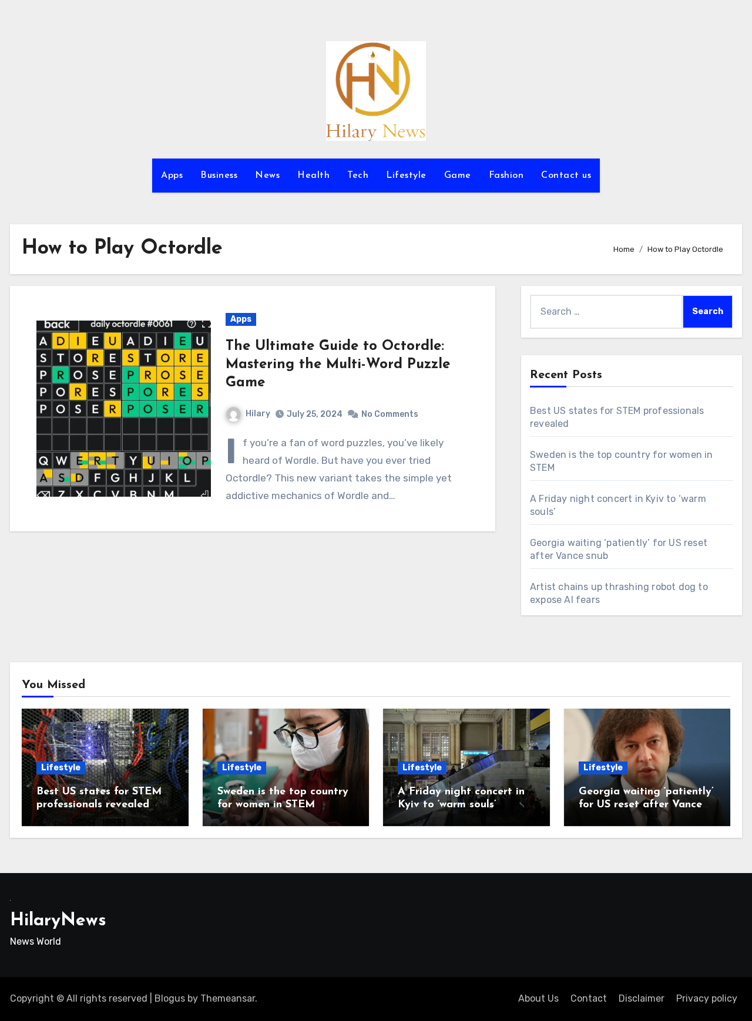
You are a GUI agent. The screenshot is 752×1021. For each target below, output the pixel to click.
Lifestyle (406, 175)
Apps (172, 175)
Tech (357, 175)
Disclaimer (641, 998)
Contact (588, 998)
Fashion (506, 175)
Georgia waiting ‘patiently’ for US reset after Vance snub (646, 805)
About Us (538, 998)
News (267, 175)
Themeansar (227, 998)
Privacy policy (706, 998)
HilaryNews (58, 921)
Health (313, 175)
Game (457, 175)
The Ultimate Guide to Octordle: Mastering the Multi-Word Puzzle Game (338, 364)
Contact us (566, 175)
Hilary (258, 414)
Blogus (170, 998)
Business (218, 175)
